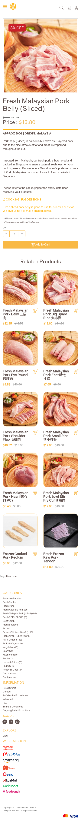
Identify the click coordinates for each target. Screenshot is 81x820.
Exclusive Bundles (12, 598)
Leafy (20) (8, 651)
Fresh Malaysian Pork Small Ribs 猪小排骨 (56, 436)
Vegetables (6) (10, 647)
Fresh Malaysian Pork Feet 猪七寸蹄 (56, 375)
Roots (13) (8, 658)
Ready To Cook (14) (13, 669)
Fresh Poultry (9, 602)
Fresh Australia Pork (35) (15, 609)
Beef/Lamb (9, 621)
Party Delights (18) (12, 639)
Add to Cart (42, 244)
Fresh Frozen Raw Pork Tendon (53, 557)
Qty (4, 227)
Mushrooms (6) (10, 654)
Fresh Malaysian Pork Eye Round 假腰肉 (15, 375)
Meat (8, 576)
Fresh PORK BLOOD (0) (15, 617)
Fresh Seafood (10, 624)
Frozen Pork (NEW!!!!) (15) (17, 636)
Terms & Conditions (13, 706)
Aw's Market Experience (15, 695)
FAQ (5, 702)
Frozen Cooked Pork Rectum (15, 555)
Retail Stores (9, 687)
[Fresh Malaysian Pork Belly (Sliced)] (40, 55)
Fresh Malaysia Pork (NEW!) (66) (20, 613)
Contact (7, 691)
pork (15, 576)
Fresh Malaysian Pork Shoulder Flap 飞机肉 (15, 436)
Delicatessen (9, 673)
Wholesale (8, 699)
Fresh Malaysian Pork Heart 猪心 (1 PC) (15, 496)
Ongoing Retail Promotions (16, 710)
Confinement (9, 677)
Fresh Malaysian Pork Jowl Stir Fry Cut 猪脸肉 (56, 496)
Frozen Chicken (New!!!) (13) (18, 632)
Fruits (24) (8, 666)
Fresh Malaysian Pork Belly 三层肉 (15, 314)
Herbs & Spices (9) (12, 662)
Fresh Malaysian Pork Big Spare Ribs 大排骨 (56, 314)
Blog (5, 735)
